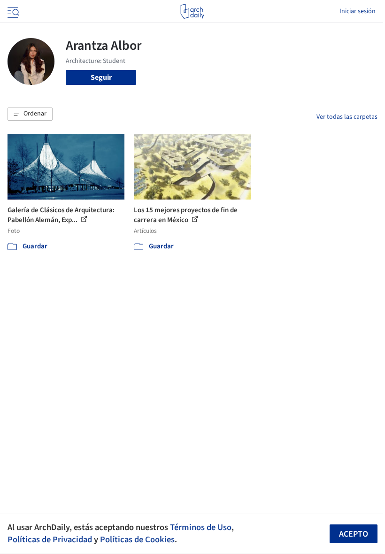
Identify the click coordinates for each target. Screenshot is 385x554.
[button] (30, 114)
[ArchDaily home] (192, 11)
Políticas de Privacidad (50, 539)
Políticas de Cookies (137, 539)
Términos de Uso (200, 527)
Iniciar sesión (357, 11)
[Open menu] (12, 11)
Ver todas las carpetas (346, 117)
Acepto (353, 534)
